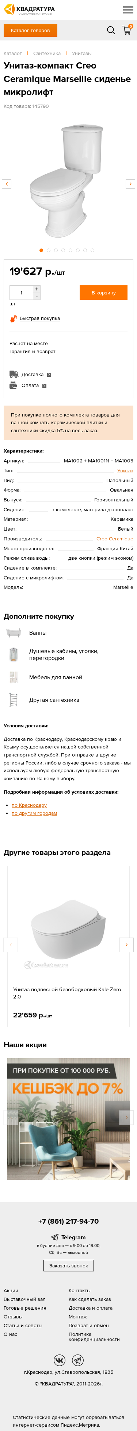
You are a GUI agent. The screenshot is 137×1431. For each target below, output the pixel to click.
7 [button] (86, 249)
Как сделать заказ (90, 1299)
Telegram (73, 1237)
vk (59, 1360)
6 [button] (78, 249)
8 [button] (93, 249)
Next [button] (130, 184)
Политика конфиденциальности (94, 1336)
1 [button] (42, 249)
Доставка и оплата (91, 1308)
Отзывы (13, 1316)
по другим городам (34, 813)
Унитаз (125, 470)
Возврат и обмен (89, 1325)
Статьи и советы (23, 1325)
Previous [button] (6, 184)
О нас (10, 1334)
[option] (68, 180)
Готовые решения (25, 1308)
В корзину (104, 293)
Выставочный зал (25, 1299)
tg (78, 1360)
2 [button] (49, 249)
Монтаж (78, 1316)
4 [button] (64, 249)
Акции (11, 1290)
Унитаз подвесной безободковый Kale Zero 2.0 (67, 993)
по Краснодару (29, 805)
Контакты (80, 1290)
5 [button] (71, 249)
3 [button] (56, 249)
